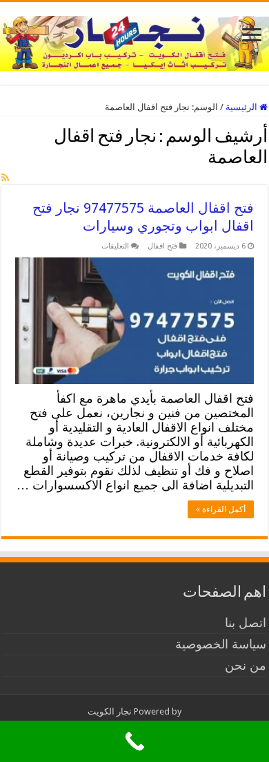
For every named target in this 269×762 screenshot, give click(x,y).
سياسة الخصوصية (220, 644)
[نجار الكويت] (134, 40)
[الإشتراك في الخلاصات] (5, 177)
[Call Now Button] (134, 741)
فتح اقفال (162, 246)
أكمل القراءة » (221, 509)
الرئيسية (242, 107)
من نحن (245, 665)
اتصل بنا (245, 622)
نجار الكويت (110, 711)
